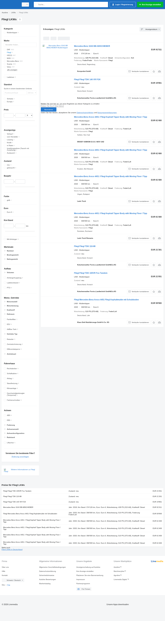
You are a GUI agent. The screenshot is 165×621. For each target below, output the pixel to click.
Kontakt (5, 575)
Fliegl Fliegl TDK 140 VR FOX (87, 79)
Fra (8, 585)
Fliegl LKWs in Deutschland (12, 550)
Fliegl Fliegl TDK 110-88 (84, 246)
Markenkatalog (44, 583)
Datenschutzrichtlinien (85, 113)
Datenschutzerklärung (47, 571)
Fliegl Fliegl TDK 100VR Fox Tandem (90, 273)
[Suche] (36, 4)
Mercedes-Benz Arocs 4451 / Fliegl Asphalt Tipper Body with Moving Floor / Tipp (110, 117)
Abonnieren (48, 110)
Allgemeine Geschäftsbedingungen (52, 567)
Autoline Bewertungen (47, 579)
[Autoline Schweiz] (10, 4)
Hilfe (3, 571)
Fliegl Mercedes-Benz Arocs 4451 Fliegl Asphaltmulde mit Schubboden (106, 300)
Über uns (5, 567)
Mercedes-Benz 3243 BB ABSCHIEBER (92, 46)
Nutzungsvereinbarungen (107, 113)
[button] (153, 71)
